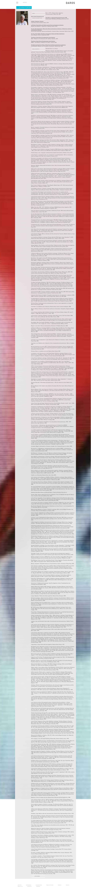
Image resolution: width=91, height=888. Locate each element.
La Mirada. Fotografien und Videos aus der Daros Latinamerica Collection (47, 25)
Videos (59, 885)
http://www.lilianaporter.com (37, 16)
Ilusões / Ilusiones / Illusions (37, 21)
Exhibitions (39, 885)
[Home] (70, 3)
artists (25, 2)
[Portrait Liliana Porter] (22, 24)
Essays (67, 885)
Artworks (37, 876)
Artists (19, 885)
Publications (49, 885)
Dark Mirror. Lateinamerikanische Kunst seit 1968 (56, 17)
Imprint (38, 886)
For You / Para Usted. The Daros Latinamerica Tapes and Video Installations (47, 33)
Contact (29, 886)
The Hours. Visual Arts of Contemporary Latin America (43, 37)
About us (20, 886)
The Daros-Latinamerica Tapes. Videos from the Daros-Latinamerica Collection (48, 44)
